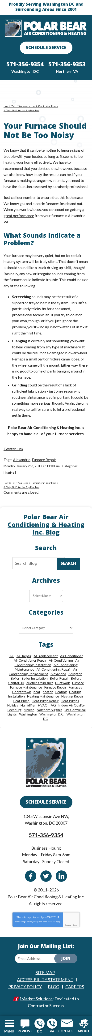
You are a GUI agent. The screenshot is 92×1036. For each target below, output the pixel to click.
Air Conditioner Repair (30, 660)
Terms (75, 925)
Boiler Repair (59, 678)
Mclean (29, 710)
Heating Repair (72, 696)
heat (36, 692)
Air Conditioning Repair (54, 669)
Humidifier (28, 705)
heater (48, 692)
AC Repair (24, 656)
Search (68, 564)
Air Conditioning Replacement (43, 671)
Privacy (68, 925)
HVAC (42, 705)
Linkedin (61, 876)
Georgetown (21, 692)
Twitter (46, 876)
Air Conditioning (61, 660)
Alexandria (21, 459)
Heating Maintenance (43, 696)
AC (11, 656)
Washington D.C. (51, 714)
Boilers (76, 678)
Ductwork (62, 683)
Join (65, 959)
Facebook (30, 876)
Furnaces (75, 687)
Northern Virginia (49, 710)
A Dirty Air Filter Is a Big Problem (21, 110)
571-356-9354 (39, 1024)
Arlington (75, 674)
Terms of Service (49, 922)
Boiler (15, 678)
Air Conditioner (71, 656)
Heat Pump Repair (45, 701)
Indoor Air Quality (71, 705)
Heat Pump (21, 701)
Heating (9, 473)
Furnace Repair (44, 459)
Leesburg (14, 710)
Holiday (12, 705)
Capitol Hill (16, 683)
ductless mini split (39, 683)
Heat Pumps (70, 701)
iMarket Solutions (36, 998)
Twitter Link (13, 448)
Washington (28, 714)
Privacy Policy (32, 922)
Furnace (78, 683)
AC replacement (46, 656)
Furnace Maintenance (26, 687)
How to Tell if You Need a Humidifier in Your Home (31, 106)
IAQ (53, 705)
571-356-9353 (52, 1024)
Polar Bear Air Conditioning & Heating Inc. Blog (46, 525)
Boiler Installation (35, 678)
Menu (9, 1031)
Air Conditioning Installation (47, 662)
